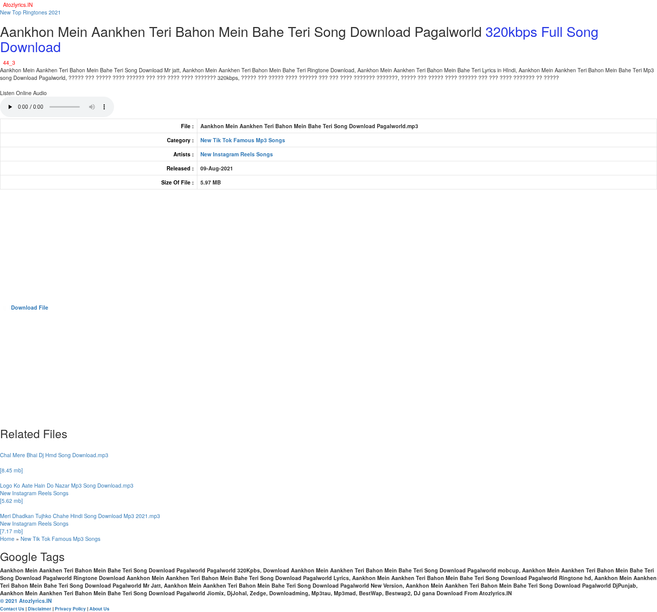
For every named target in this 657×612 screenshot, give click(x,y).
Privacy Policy (70, 609)
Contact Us (12, 609)
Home (7, 538)
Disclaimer (39, 609)
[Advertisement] (228, 250)
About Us (99, 609)
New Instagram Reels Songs (236, 154)
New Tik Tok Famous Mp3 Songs (242, 140)
